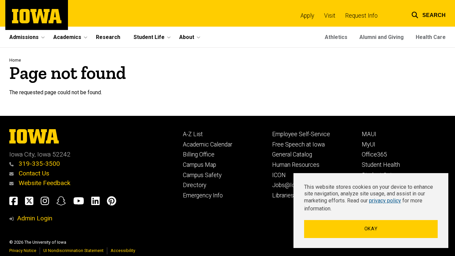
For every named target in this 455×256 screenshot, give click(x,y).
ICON (279, 175)
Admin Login (34, 218)
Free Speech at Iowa (298, 144)
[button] (424, 14)
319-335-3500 (38, 163)
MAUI (369, 134)
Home (15, 60)
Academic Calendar (207, 144)
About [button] (186, 37)
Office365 (374, 154)
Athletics (336, 37)
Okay (371, 229)
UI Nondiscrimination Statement (73, 250)
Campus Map (199, 164)
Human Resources (295, 164)
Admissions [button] (24, 37)
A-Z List (193, 134)
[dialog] (370, 210)
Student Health (381, 164)
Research (108, 37)
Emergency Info (203, 195)
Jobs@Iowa (287, 185)
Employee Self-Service (301, 134)
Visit (329, 15)
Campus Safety (202, 175)
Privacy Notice (22, 250)
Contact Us (33, 173)
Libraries (283, 195)
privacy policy (385, 200)
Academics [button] (67, 37)
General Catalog (292, 154)
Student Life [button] (149, 37)
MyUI (368, 144)
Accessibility (123, 250)
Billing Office (199, 154)
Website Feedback (43, 183)
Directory (194, 185)
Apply (307, 15)
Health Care (431, 37)
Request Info (361, 15)
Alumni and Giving (381, 37)
